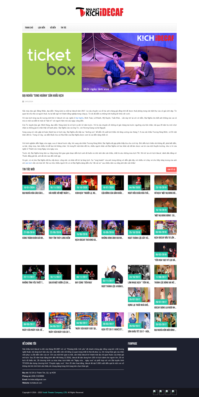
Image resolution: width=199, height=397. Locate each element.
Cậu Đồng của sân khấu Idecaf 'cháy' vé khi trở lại (124, 193)
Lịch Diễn (41, 27)
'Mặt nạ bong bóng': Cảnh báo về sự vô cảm (173, 215)
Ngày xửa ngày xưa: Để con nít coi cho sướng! (42, 330)
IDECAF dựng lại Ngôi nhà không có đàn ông (173, 307)
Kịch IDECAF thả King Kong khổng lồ (91, 240)
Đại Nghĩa (79, 118)
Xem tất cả (171, 169)
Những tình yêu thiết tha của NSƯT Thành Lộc (42, 282)
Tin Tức (63, 27)
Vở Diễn (53, 27)
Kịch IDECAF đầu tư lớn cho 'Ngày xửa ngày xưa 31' (176, 238)
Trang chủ (29, 27)
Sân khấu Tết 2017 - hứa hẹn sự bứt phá (145, 331)
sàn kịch (28, 163)
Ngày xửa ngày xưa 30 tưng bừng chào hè (67, 332)
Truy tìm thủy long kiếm (59, 238)
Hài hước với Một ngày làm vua (62, 193)
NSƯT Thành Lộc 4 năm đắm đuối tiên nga (119, 286)
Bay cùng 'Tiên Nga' (83, 282)
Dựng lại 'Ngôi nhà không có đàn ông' (144, 305)
